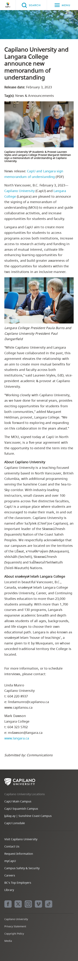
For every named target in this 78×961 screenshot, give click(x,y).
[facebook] (8, 904)
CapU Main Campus (17, 801)
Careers (9, 875)
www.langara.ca (16, 738)
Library (9, 890)
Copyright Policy (14, 933)
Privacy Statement (15, 926)
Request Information (18, 854)
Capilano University (7, 5)
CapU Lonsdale (14, 823)
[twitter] (18, 904)
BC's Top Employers (17, 883)
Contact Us (11, 846)
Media (8, 941)
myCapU (10, 861)
